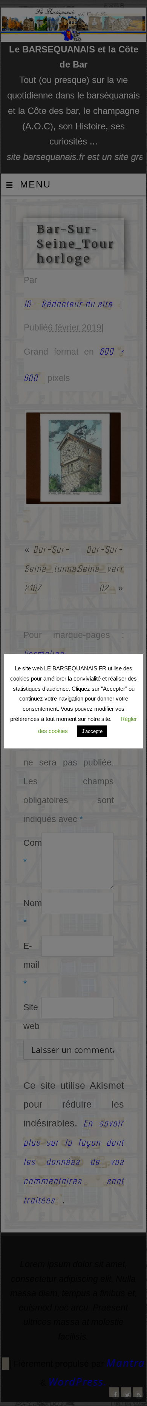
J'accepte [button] (92, 731)
